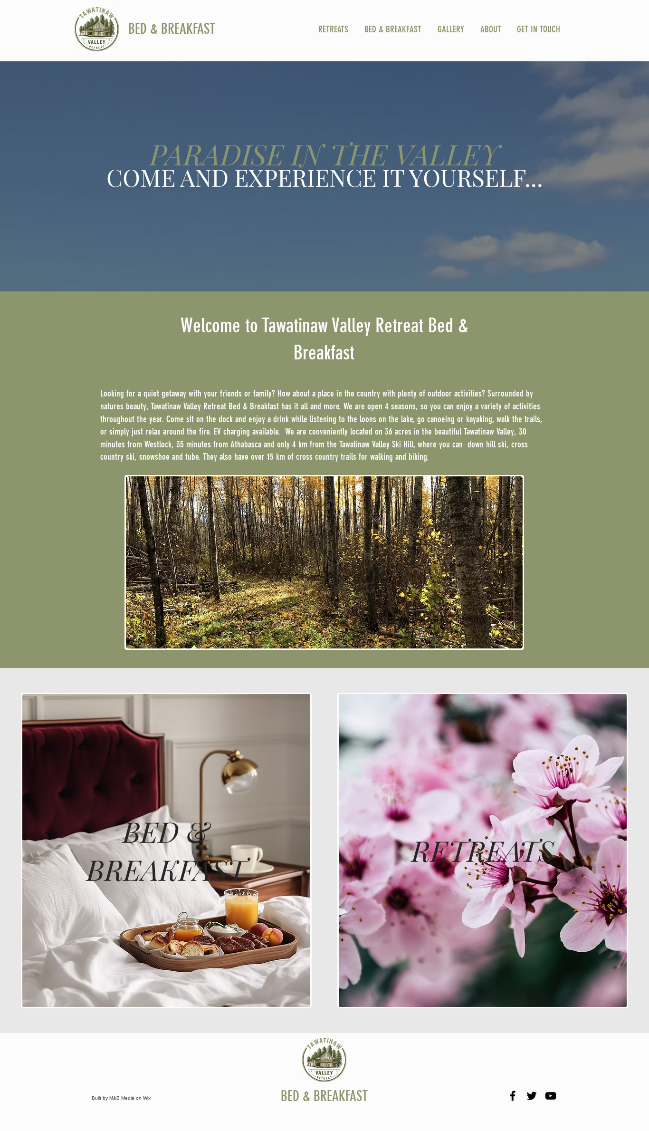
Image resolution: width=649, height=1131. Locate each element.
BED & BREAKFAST (171, 29)
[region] (166, 850)
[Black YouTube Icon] (550, 1095)
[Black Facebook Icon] (512, 1095)
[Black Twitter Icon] (531, 1095)
